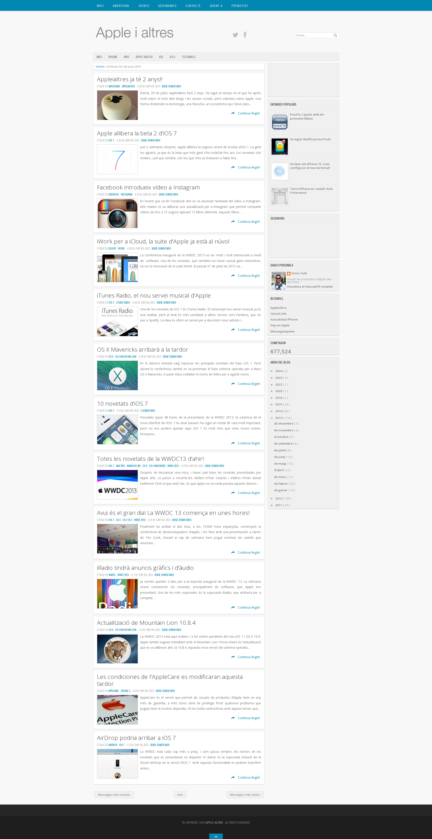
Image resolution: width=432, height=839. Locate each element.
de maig (280, 464)
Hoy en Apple (280, 325)
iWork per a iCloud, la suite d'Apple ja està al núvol (163, 241)
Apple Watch (144, 56)
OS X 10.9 (128, 520)
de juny (280, 457)
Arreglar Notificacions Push (310, 139)
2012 (279, 498)
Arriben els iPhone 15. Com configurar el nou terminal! (310, 166)
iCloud (113, 248)
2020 (279, 391)
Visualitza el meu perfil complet (310, 286)
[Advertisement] (303, 80)
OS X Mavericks (157, 466)
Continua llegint (248, 113)
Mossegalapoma (282, 331)
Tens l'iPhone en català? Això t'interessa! (311, 191)
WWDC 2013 (173, 466)
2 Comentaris (148, 410)
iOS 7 (112, 140)
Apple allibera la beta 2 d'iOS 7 (137, 133)
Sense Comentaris (171, 86)
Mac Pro (121, 466)
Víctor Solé (299, 273)
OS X (172, 56)
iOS (161, 56)
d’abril (279, 470)
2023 (279, 378)
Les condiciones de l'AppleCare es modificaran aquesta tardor (170, 680)
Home (100, 66)
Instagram (127, 194)
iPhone (112, 56)
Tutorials (188, 56)
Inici (100, 5)
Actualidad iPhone (284, 319)
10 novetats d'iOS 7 (122, 403)
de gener (281, 490)
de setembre (283, 443)
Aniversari (115, 86)
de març (280, 477)
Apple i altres (215, 822)
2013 (279, 418)
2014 (279, 411)
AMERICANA (121, 5)
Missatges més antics (245, 795)
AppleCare (114, 691)
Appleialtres (128, 86)
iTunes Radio (123, 302)
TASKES (143, 5)
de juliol (280, 450)
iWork (121, 248)
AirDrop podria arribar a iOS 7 (136, 737)
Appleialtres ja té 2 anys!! (129, 79)
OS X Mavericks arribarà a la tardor (142, 349)
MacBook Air (134, 466)
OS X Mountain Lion (126, 356)
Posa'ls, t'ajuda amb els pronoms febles (307, 116)
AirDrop (113, 745)
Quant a (216, 5)
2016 (279, 398)
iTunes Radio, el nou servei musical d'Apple (154, 295)
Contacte (193, 5)
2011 (279, 505)
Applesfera (278, 308)
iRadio (112, 575)
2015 (279, 404)
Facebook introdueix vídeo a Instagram (148, 187)
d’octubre (281, 437)
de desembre (284, 423)
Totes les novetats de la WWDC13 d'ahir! (150, 458)
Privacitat (240, 5)
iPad (126, 56)
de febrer (281, 484)
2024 (279, 371)
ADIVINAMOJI (167, 5)
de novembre (284, 430)
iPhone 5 (126, 691)
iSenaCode (278, 313)
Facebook (114, 194)
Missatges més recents (114, 795)
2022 (279, 384)
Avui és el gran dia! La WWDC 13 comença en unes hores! (173, 512)
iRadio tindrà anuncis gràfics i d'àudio (145, 567)
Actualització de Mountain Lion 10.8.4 (146, 622)
